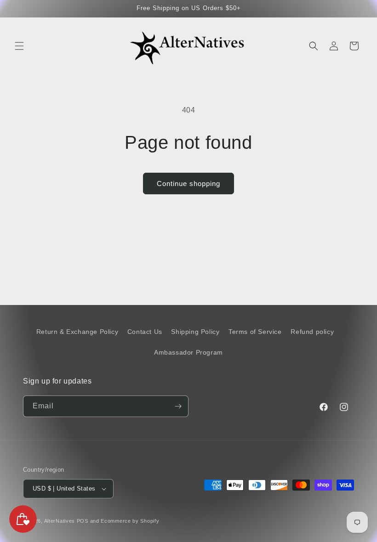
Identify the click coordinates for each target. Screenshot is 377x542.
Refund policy (312, 331)
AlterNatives (59, 521)
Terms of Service (255, 331)
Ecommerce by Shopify (130, 521)
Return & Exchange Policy (77, 331)
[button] (19, 46)
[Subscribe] (178, 406)
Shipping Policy (195, 331)
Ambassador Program (188, 352)
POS (82, 521)
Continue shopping (188, 183)
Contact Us (144, 331)
